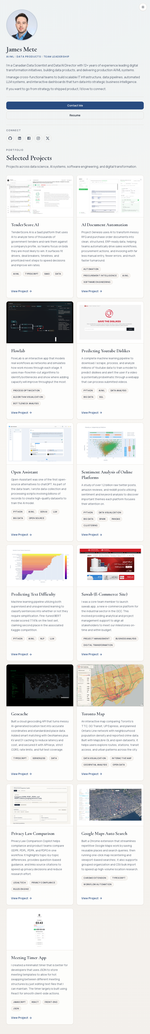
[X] (48, 138)
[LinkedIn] (19, 138)
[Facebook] (29, 138)
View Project (19, 291)
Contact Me (75, 105)
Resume (75, 115)
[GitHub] (10, 138)
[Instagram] (38, 138)
